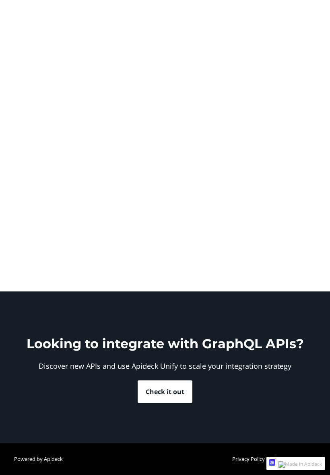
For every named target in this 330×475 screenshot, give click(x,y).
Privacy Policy (248, 459)
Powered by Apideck (38, 459)
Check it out (165, 391)
